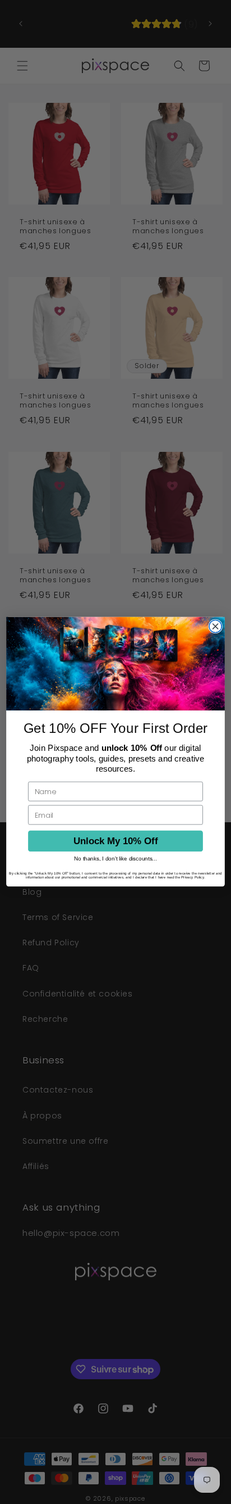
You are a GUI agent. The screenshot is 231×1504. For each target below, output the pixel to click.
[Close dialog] (215, 626)
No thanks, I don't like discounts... (115, 859)
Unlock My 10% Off (115, 841)
